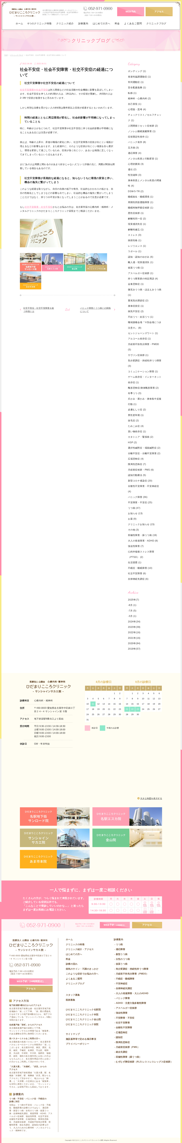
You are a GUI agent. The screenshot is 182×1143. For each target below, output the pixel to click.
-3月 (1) (132, 616)
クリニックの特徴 (75, 944)
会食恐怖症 (136, 284)
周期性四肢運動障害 (140, 202)
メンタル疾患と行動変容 (143, 158)
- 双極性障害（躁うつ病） (127, 1057)
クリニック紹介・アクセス (80, 949)
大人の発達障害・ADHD (143, 541)
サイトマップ (73, 1034)
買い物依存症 (137, 431)
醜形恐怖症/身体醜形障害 (143, 388)
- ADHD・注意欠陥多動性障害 (130, 1003)
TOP (6, 55)
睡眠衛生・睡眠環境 (140, 197)
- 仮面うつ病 (120, 964)
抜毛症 (133, 420)
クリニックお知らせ (141, 524)
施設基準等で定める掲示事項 (81, 1039)
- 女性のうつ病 (122, 959)
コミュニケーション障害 (143, 371)
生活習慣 (134, 562)
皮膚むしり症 (137, 409)
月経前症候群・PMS (141, 470)
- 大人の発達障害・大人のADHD (131, 993)
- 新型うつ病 (120, 954)
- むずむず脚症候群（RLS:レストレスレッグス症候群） (143, 1062)
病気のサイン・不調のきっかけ (82, 969)
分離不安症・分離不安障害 (144, 453)
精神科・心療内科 (139, 98)
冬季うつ (134, 393)
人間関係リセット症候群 (143, 126)
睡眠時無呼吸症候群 (140, 207)
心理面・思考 (137, 109)
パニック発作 (137, 142)
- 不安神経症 (120, 983)
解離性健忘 (136, 229)
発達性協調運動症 (139, 77)
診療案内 (83, 23)
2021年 (132, 638)
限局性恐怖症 (137, 464)
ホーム (19, 23)
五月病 (133, 147)
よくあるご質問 (133, 23)
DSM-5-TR (136, 191)
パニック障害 (137, 497)
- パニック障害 (122, 998)
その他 (133, 530)
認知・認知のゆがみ (140, 257)
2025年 (132, 600)
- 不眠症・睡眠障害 (124, 978)
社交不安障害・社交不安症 (39, 207)
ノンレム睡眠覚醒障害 (142, 131)
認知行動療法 (137, 475)
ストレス (134, 235)
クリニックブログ (156, 23)
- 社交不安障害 (122, 1022)
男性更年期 (136, 415)
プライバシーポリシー (77, 1044)
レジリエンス (137, 246)
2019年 (132, 649)
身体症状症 (136, 306)
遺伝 (132, 169)
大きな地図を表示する (151, 798)
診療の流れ (71, 964)
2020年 (132, 643)
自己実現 (134, 104)
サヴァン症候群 (138, 355)
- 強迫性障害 (120, 1013)
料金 (117, 23)
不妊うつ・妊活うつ (140, 317)
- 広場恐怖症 (120, 1032)
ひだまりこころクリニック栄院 (82, 1024)
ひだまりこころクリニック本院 (82, 1014)
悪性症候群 (136, 213)
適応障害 (134, 153)
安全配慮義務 (137, 87)
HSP (132, 442)
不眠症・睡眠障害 (140, 568)
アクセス (159, 11)
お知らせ (135, 513)
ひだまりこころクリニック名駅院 (83, 1009)
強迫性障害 (136, 546)
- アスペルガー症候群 (125, 1008)
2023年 (132, 627)
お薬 (132, 519)
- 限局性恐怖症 (122, 1042)
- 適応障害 (119, 949)
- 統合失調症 (120, 1052)
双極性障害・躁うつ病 (142, 535)
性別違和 (134, 175)
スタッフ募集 (73, 995)
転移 (132, 93)
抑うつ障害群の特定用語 (143, 278)
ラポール (134, 251)
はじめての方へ (101, 23)
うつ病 (134, 508)
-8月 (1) (132, 605)
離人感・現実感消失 (140, 262)
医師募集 (70, 1000)
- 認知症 (118, 1037)
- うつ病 (118, 944)
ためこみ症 (136, 426)
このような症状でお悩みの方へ (82, 974)
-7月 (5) (132, 610)
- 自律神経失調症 (123, 988)
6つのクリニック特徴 (40, 23)
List (67, 309)
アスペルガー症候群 (140, 273)
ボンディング (137, 71)
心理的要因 (136, 164)
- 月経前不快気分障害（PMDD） (131, 974)
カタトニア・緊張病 (140, 437)
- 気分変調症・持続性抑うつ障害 (131, 969)
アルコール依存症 (139, 338)
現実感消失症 (137, 224)
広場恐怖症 (136, 459)
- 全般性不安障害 (123, 1027)
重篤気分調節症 (138, 300)
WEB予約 (131, 11)
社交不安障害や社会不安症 (34, 90)
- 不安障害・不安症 (124, 1018)
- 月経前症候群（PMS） (127, 1047)
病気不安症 (136, 311)
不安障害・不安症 (140, 502)
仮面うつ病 (136, 267)
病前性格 (134, 240)
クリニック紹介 (65, 23)
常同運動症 (136, 82)
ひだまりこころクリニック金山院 (83, 1019)
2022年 (132, 632)
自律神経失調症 (138, 579)
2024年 (132, 621)
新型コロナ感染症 (140, 480)
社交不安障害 (137, 573)
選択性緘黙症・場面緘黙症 (144, 448)
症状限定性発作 (138, 137)
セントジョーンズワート (143, 333)
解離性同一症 (137, 218)
